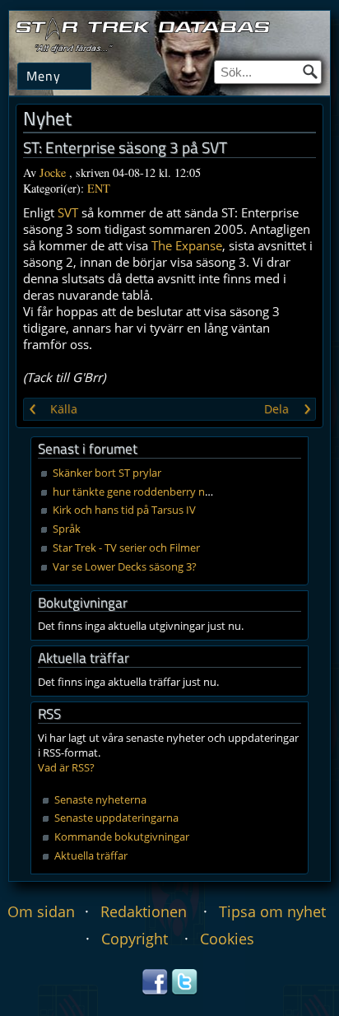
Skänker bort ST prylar (107, 472)
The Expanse (186, 245)
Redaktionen (143, 911)
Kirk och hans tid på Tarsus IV (124, 509)
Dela (276, 409)
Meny (43, 75)
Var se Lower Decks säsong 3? (125, 566)
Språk (67, 528)
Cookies (227, 938)
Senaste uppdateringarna (116, 817)
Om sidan (41, 911)
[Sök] (310, 72)
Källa (63, 409)
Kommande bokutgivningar (121, 836)
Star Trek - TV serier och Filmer (126, 547)
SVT (68, 212)
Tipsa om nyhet (272, 911)
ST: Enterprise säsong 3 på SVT (125, 147)
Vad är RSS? (66, 767)
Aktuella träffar (91, 855)
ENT (98, 188)
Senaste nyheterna (100, 799)
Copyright (134, 938)
